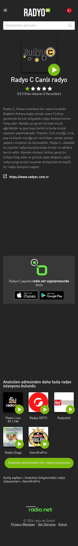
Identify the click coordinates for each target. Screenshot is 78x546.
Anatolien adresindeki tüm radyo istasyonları (39, 463)
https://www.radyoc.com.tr (29, 177)
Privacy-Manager (23, 524)
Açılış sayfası (12, 478)
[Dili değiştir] (69, 10)
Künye (62, 524)
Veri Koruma (46, 524)
